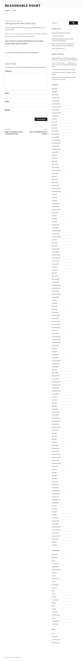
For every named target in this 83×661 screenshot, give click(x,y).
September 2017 (56, 327)
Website (7, 110)
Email (7, 101)
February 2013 (55, 448)
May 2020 (54, 246)
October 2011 (55, 496)
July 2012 (54, 469)
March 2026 (55, 94)
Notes (53, 593)
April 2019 (54, 273)
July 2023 (54, 176)
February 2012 (55, 484)
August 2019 (55, 264)
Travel (53, 618)
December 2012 (56, 454)
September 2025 (56, 113)
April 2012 (54, 478)
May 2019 (54, 270)
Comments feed (56, 639)
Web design (55, 624)
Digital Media (55, 566)
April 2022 (54, 200)
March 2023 (55, 182)
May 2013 (54, 439)
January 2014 (55, 415)
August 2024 (55, 152)
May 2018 (54, 306)
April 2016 (54, 351)
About (14, 10)
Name (7, 93)
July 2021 (54, 215)
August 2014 (55, 394)
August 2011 (55, 502)
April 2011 (54, 514)
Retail (53, 606)
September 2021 (56, 209)
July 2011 (54, 505)
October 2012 (55, 460)
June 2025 (54, 122)
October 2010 (55, 533)
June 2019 (54, 267)
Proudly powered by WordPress (12, 657)
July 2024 (54, 155)
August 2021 (55, 212)
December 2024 (56, 140)
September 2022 (56, 191)
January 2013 (55, 451)
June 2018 (54, 303)
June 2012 (54, 472)
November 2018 (56, 288)
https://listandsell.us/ (57, 58)
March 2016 (55, 354)
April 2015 (54, 369)
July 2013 (54, 433)
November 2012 (56, 457)
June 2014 (54, 400)
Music (53, 590)
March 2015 (55, 372)
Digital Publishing (13, 52)
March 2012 (55, 481)
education (24, 52)
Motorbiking (55, 584)
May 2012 (54, 475)
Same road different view (58, 48)
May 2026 (54, 88)
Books (53, 560)
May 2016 (54, 348)
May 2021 (54, 218)
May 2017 (54, 330)
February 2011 (55, 521)
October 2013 (55, 424)
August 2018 (55, 297)
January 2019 (55, 282)
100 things (54, 554)
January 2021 (55, 227)
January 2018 (55, 318)
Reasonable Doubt (23, 5)
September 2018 (56, 294)
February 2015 (55, 375)
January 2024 (55, 167)
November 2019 (56, 258)
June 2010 (54, 545)
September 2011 (56, 499)
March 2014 (55, 409)
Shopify (54, 609)
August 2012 (55, 466)
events (53, 575)
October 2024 (55, 146)
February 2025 (55, 134)
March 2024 (55, 164)
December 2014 (56, 382)
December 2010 (56, 527)
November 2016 (56, 339)
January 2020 (55, 252)
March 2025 (55, 131)
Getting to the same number (68, 69)
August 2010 (55, 539)
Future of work (55, 578)
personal (54, 596)
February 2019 (55, 279)
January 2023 (55, 185)
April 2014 (54, 406)
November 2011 (56, 493)
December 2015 (56, 360)
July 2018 (54, 300)
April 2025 (54, 128)
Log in (53, 633)
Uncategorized (33, 52)
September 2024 (56, 149)
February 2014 (55, 412)
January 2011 (55, 524)
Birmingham (55, 557)
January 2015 (55, 379)
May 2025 (54, 125)
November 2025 (56, 107)
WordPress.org (56, 642)
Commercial (55, 563)
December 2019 (56, 255)
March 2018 (55, 312)
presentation (55, 600)
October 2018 (55, 291)
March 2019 (55, 276)
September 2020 (56, 236)
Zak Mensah (18, 21)
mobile (53, 581)
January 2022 (55, 206)
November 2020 (56, 230)
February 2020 (55, 249)
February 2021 (55, 224)
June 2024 (54, 158)
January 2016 (55, 357)
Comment (8, 71)
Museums (54, 587)
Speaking (7, 10)
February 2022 (55, 203)
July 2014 (54, 397)
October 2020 (55, 233)
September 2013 (56, 427)
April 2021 (54, 221)
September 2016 (56, 342)
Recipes (54, 603)
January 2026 (55, 101)
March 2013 (55, 445)
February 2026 (55, 97)
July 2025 (54, 119)
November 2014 (56, 384)
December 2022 (56, 188)
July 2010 (54, 542)
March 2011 (55, 518)
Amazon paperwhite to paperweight (61, 33)
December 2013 (56, 418)
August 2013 (55, 430)
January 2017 (55, 333)
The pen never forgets (57, 36)
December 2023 (56, 170)
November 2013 (56, 421)
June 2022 (54, 197)
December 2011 (56, 490)
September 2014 (56, 391)
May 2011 (54, 511)
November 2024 (56, 143)
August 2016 (55, 345)
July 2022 (54, 194)
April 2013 (54, 442)
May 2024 (54, 161)
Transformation (56, 615)
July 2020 (54, 240)
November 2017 (56, 324)
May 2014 (54, 403)
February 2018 (55, 315)
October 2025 (55, 110)
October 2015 (55, 363)
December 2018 (56, 285)
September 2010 (56, 536)
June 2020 (54, 243)
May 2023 (54, 179)
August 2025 (55, 116)
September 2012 (56, 463)
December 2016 (56, 336)
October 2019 (55, 261)
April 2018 (54, 309)
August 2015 (55, 366)
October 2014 (55, 388)
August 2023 (55, 173)
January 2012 (55, 487)
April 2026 (54, 91)
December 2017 (56, 321)
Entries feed (55, 636)
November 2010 (56, 530)
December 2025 (56, 103)
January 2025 (55, 137)
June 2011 (54, 508)
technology (55, 612)
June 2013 (54, 436)
